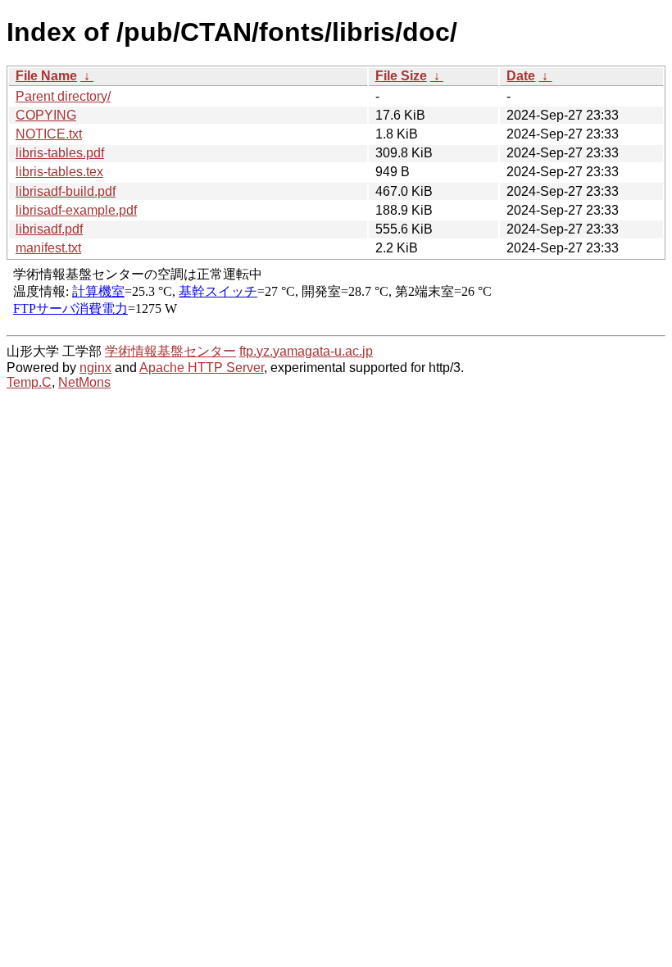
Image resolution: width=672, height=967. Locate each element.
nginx (95, 368)
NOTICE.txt (49, 134)
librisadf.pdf (49, 229)
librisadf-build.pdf (66, 191)
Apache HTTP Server (201, 368)
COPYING (46, 115)
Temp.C (29, 382)
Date (520, 76)
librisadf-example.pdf (76, 210)
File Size (401, 76)
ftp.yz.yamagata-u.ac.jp (306, 351)
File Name (46, 76)
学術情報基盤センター (170, 351)
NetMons (84, 382)
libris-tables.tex (59, 172)
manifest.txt (48, 248)
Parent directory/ (63, 96)
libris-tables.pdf (60, 153)
